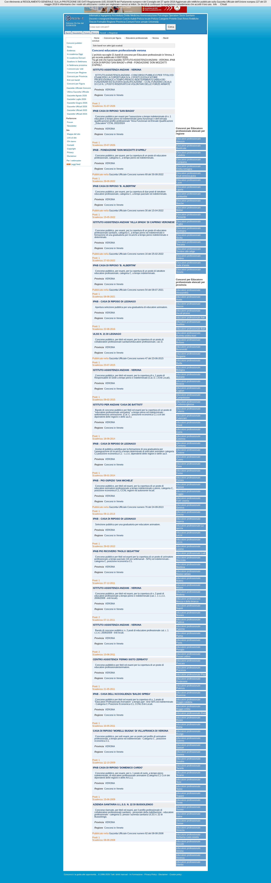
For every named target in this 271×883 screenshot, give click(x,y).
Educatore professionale (137, 38)
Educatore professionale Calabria (188, 153)
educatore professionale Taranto (188, 766)
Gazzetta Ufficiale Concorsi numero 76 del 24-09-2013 (136, 507)
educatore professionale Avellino (188, 323)
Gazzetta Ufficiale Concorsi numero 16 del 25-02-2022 (136, 254)
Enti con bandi (73, 80)
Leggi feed (75, 164)
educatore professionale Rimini (188, 718)
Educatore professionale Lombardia (188, 195)
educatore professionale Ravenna (188, 693)
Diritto (127, 15)
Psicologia (163, 15)
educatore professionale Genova (188, 506)
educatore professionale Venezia (188, 828)
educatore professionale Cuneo (188, 458)
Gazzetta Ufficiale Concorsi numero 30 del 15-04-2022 (136, 210)
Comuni (130, 22)
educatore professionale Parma (188, 634)
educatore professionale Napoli (188, 607)
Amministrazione (148, 15)
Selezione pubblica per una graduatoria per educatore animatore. (127, 524)
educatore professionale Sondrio (188, 760)
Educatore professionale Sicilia (188, 236)
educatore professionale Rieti (191, 713)
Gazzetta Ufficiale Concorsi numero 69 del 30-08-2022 (136, 174)
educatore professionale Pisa (191, 674)
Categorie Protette (168, 18)
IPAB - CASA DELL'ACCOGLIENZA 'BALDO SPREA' (121, 694)
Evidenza (71, 50)
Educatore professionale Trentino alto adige (188, 250)
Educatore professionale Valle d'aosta (188, 263)
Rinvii (186, 18)
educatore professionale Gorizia (188, 513)
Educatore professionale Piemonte (188, 215)
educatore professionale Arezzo (188, 305)
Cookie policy (176, 874)
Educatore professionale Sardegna (188, 229)
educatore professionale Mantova (188, 565)
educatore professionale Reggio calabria (188, 700)
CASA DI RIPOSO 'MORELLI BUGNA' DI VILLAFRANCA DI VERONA (130, 731)
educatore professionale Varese (188, 822)
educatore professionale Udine (188, 815)
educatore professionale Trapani (188, 794)
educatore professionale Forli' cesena (188, 499)
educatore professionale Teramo (188, 773)
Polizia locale (144, 18)
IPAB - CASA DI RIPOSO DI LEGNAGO (114, 301)
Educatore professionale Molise (188, 208)
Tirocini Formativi (97, 22)
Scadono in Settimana (77, 61)
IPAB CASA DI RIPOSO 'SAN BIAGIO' (114, 111)
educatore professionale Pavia (188, 641)
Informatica (94, 15)
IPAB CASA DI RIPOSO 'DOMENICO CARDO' (118, 768)
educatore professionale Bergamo (188, 355)
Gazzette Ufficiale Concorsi (79, 88)
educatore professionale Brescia (188, 382)
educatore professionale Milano (188, 586)
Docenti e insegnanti (99, 18)
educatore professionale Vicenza (188, 856)
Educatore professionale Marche (188, 201)
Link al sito (72, 138)
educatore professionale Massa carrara (188, 572)
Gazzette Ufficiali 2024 (77, 114)
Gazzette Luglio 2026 (76, 99)
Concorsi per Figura (76, 84)
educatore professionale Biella (188, 361)
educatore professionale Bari (190, 329)
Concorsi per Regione (77, 72)
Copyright (71, 149)
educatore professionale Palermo (188, 627)
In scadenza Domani (76, 58)
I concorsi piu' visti (75, 69)
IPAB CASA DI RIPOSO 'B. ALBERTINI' (114, 186)
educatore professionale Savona (188, 753)
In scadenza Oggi (75, 54)
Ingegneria (106, 15)
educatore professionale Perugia (188, 648)
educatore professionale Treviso (188, 808)
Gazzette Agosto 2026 (77, 95)
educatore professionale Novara (188, 613)
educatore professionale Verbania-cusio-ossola (188, 835)
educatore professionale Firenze (188, 485)
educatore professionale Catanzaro (188, 416)
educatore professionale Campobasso (188, 396)
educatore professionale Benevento (188, 348)
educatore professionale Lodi (190, 553)
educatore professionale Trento (188, 801)
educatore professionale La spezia (190, 527)
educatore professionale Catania (188, 410)
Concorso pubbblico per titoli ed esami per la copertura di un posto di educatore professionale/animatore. (129, 666)
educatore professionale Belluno (188, 341)
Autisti (133, 18)
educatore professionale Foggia (188, 492)
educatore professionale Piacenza (188, 668)
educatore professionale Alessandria (188, 291)
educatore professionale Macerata (188, 558)
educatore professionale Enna (188, 465)
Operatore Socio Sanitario (182, 15)
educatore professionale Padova (188, 620)
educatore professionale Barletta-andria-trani (188, 334)
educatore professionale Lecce (188, 533)
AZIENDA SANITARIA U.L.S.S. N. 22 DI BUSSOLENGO (123, 804)
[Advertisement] (191, 80)
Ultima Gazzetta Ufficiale (78, 92)
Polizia (154, 18)
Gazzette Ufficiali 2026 (77, 106)
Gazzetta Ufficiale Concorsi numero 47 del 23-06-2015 (136, 358)
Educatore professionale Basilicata (188, 146)
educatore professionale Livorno (188, 547)
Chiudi (223, 4)
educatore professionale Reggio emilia (188, 707)
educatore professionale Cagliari (188, 389)
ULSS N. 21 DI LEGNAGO (107, 334)
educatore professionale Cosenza (188, 437)
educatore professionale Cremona (188, 444)
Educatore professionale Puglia (188, 222)
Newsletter (72, 126)
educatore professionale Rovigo (188, 732)
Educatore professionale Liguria (188, 188)
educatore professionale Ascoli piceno (188, 312)
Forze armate (141, 22)
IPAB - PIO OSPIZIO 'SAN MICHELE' (113, 481)
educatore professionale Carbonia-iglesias (188, 403)
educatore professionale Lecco (188, 540)
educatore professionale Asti (190, 317)
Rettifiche (194, 18)
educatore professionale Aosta (188, 298)
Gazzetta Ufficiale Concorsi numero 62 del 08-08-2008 (136, 833)
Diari (179, 18)
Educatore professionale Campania (188, 160)
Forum (70, 122)
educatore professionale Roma (188, 725)
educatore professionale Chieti (188, 423)
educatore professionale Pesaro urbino (188, 655)
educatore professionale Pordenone (188, 680)
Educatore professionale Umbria (188, 257)
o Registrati (112, 33)
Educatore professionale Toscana (188, 243)
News (69, 47)
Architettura (117, 15)
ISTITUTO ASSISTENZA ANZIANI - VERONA (117, 70)
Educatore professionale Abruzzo (188, 140)
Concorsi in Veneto (113, 95)
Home (96, 38)
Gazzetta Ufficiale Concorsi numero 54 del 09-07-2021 (136, 290)
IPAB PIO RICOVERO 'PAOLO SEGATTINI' (116, 551)
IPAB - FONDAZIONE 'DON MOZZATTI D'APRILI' (119, 150)
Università (153, 22)
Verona (155, 38)
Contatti (70, 145)
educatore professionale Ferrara (188, 478)
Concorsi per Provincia (77, 76)
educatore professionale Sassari (188, 746)
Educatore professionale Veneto (188, 270)
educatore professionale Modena (188, 593)
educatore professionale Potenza (188, 687)
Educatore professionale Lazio (188, 181)
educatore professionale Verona (188, 849)
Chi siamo (71, 141)
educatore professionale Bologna (188, 368)
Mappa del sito (73, 134)
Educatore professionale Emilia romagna (188, 167)
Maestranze (116, 18)
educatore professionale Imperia (188, 520)
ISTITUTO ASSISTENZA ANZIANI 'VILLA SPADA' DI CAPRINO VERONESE (134, 222)
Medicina (135, 15)
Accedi (103, 33)
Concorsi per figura (112, 38)
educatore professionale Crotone (188, 451)
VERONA (110, 90)
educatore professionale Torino (188, 787)
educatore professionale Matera (188, 579)
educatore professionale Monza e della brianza (188, 600)
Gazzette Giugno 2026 (77, 103)
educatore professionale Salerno (188, 739)
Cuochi (126, 18)
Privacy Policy (150, 874)
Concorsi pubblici (74, 43)
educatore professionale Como (188, 430)
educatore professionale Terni (188, 780)
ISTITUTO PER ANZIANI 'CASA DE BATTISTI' (118, 405)
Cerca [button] (171, 27)
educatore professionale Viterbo (188, 863)
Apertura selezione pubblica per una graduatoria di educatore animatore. (131, 307)
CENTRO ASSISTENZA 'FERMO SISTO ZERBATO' (120, 659)
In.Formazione (136, 874)
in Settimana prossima (77, 65)
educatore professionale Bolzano (188, 375)
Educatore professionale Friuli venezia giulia (188, 174)
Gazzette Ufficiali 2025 (77, 110)
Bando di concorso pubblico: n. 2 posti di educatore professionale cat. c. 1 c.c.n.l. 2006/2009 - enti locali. (131, 631)
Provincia (120, 22)
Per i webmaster (74, 160)
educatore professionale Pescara (188, 662)
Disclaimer (71, 156)
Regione (111, 22)
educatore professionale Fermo (188, 472)
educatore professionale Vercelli (188, 842)
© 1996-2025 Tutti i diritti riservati (113, 874)
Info (215, 4)
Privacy (70, 152)
